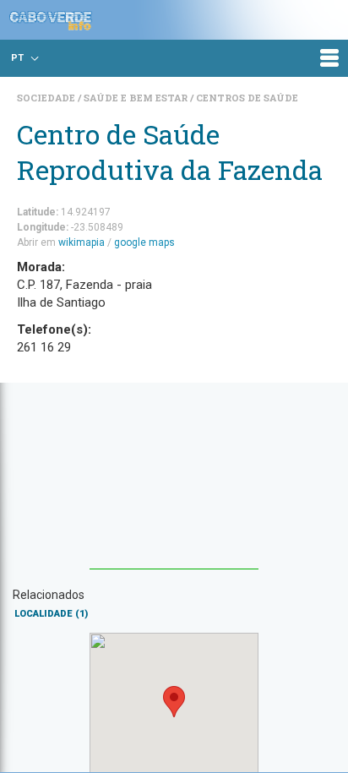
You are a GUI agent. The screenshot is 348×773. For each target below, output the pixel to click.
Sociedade (47, 97)
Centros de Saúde (247, 97)
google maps (144, 242)
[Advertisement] (174, 484)
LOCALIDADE (51, 613)
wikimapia (81, 242)
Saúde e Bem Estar (137, 97)
